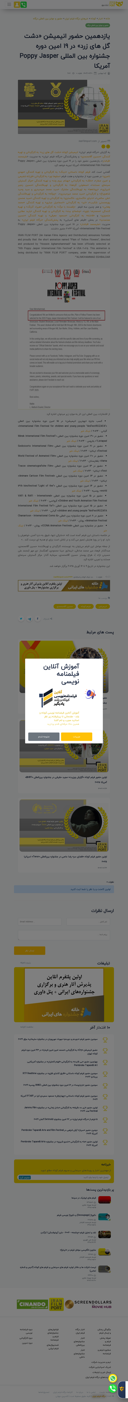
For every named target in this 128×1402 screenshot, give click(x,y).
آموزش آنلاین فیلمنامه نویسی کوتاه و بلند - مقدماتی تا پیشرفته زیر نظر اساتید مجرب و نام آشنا (59, 716)
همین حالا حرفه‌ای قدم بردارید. (63, 724)
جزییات (76, 737)
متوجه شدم (43, 737)
